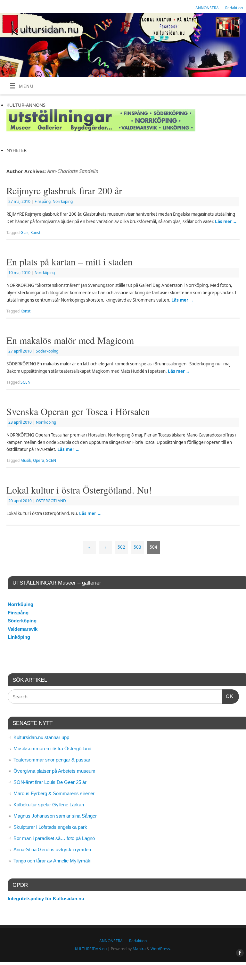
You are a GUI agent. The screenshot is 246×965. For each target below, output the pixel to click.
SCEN (25, 382)
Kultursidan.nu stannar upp (41, 737)
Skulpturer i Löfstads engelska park (50, 827)
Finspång (43, 201)
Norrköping (63, 201)
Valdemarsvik (22, 629)
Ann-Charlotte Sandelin (72, 171)
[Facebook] (238, 23)
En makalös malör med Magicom (70, 340)
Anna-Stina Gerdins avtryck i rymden (52, 849)
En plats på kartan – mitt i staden (69, 261)
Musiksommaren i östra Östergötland (52, 748)
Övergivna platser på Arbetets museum (54, 771)
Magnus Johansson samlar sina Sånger (55, 816)
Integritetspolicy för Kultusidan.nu (46, 898)
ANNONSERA (207, 8)
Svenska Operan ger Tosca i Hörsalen (78, 411)
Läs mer (226, 221)
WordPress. (161, 949)
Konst (35, 232)
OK (228, 696)
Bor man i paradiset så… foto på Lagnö (54, 838)
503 (137, 547)
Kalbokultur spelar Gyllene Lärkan (48, 804)
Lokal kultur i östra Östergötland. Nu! (79, 489)
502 (121, 547)
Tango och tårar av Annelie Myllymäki (52, 860)
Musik (25, 460)
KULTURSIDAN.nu (91, 949)
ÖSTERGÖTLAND (51, 500)
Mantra (139, 949)
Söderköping (47, 351)
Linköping (19, 637)
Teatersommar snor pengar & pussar (51, 759)
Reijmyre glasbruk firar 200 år (64, 190)
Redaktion (234, 8)
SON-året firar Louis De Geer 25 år (49, 782)
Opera (38, 460)
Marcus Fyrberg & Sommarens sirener (53, 793)
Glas (24, 232)
